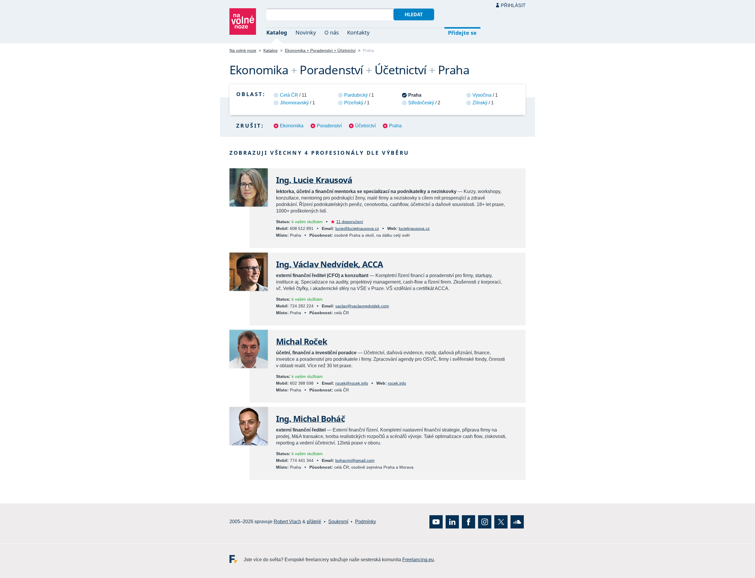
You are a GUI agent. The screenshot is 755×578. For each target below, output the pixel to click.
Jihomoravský (294, 102)
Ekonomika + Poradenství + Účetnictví (320, 50)
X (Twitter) (501, 521)
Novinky (306, 32)
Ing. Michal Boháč (310, 418)
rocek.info (397, 383)
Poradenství (329, 125)
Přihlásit (513, 5)
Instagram (484, 521)
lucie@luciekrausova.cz (357, 228)
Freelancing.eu (236, 559)
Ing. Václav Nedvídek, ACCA (329, 264)
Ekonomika (291, 125)
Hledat (414, 14)
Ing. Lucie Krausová (314, 179)
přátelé (314, 521)
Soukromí (338, 521)
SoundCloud (517, 521)
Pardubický (356, 95)
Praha (395, 125)
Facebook (468, 521)
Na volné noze (242, 50)
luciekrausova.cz (414, 228)
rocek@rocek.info (351, 383)
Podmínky (365, 521)
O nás (331, 32)
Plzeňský (353, 102)
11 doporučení (349, 221)
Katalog (276, 32)
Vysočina (482, 95)
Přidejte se (462, 32)
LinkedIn (452, 521)
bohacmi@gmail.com (355, 460)
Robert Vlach (287, 521)
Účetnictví (365, 125)
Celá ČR (289, 95)
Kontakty (358, 32)
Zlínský (480, 102)
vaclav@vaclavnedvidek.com (362, 306)
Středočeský (421, 102)
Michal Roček (301, 341)
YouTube (436, 521)
